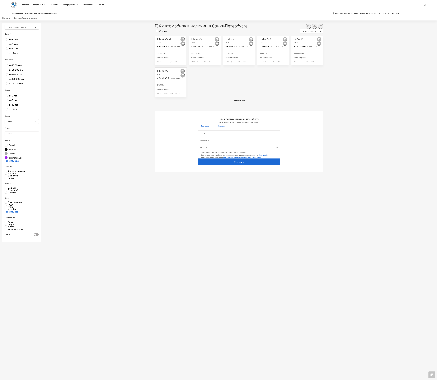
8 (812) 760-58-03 (392, 13)
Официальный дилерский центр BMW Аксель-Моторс (34, 13)
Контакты (102, 4)
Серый (12, 153)
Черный (12, 149)
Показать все (11, 211)
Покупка (25, 4)
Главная (6, 18)
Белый (12, 145)
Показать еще (12, 160)
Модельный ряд (40, 4)
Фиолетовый (15, 157)
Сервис (54, 4)
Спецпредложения (70, 4)
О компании (88, 4)
